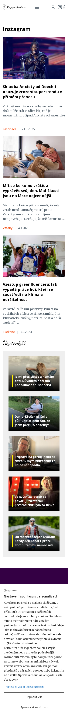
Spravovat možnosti (34, 707)
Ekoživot (9, 332)
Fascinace (9, 129)
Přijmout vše (34, 697)
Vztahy (7, 228)
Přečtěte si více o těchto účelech (24, 686)
